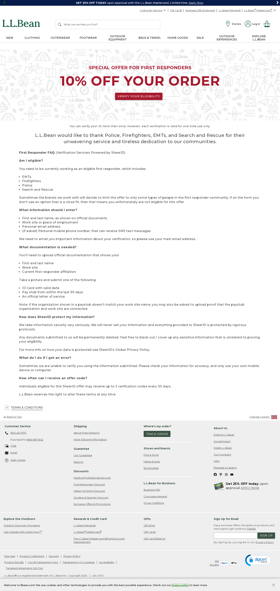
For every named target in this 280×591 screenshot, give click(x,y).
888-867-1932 (35, 439)
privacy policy (180, 584)
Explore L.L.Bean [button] (259, 38)
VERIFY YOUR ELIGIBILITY (139, 96)
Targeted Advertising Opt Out (24, 568)
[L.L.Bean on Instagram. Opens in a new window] (226, 474)
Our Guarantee (83, 455)
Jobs (216, 461)
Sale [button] (200, 37)
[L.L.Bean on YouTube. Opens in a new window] (231, 474)
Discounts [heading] (81, 471)
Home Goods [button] (177, 37)
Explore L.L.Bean (224, 434)
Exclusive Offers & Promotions (92, 504)
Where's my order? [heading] (157, 426)
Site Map (9, 556)
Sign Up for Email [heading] (226, 519)
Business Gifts (152, 489)
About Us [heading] (220, 428)
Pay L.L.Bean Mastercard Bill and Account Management (99, 540)
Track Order (157, 434)
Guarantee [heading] (81, 448)
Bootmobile (151, 468)
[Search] (60, 24)
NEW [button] (9, 37)
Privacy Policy (265, 542)
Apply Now (196, 3)
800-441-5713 (18, 432)
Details (251, 528)
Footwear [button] (88, 37)
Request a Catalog (225, 467)
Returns (78, 461)
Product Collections (32, 556)
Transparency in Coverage (78, 562)
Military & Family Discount (89, 490)
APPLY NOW (250, 488)
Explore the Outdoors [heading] (19, 519)
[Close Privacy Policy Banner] (273, 585)
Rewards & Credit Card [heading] (90, 519)
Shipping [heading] (80, 426)
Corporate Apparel (155, 496)
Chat (13, 445)
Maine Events (152, 461)
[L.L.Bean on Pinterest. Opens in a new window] (220, 474)
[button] (258, 559)
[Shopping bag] (268, 23)
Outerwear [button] (60, 37)
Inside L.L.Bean (223, 447)
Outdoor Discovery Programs (22, 525)
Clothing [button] (32, 37)
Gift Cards (176, 10)
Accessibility (106, 562)
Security (54, 556)
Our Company (222, 454)
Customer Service (151, 10)
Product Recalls (14, 562)
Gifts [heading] (147, 519)
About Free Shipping (86, 432)
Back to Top (14, 416)
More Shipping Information (90, 439)
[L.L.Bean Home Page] (22, 24)
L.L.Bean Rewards (230, 10)
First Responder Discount (89, 484)
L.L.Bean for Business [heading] (159, 483)
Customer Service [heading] (18, 426)
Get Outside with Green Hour (23, 531)
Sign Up (266, 535)
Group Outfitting (154, 502)
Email (13, 452)
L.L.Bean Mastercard (88, 531)
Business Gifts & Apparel (200, 10)
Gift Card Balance (154, 538)
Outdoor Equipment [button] (118, 38)
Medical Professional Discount (92, 477)
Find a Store (151, 454)
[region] (140, 3)
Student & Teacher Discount (91, 497)
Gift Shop (149, 525)
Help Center (18, 460)
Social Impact (222, 441)
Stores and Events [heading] (157, 448)
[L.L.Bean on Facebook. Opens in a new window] (215, 474)
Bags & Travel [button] (149, 37)
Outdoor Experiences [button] (227, 38)
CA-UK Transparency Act (43, 562)
